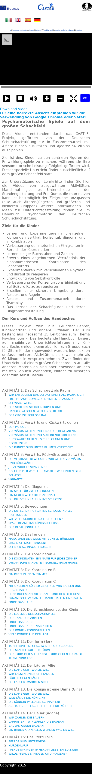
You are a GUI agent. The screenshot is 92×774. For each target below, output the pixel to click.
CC (85, 98)
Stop (20, 98)
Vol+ (47, 98)
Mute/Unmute (33, 98)
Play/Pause (6, 98)
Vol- (60, 98)
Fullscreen (73, 98)
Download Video (14, 109)
